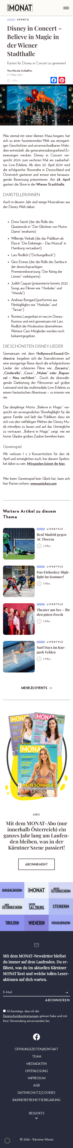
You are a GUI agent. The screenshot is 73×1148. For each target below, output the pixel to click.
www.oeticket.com (43, 483)
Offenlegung (36, 1071)
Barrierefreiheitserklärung (36, 1100)
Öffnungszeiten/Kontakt (36, 1049)
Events (23, 20)
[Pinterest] (62, 80)
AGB (36, 1085)
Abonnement (36, 864)
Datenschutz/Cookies (36, 1092)
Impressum (36, 1078)
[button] (7, 1140)
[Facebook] (54, 80)
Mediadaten (36, 1063)
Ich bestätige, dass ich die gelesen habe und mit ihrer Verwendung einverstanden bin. (35, 1016)
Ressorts (36, 1113)
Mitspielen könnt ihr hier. (46, 464)
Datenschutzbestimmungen (21, 1016)
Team (36, 1056)
